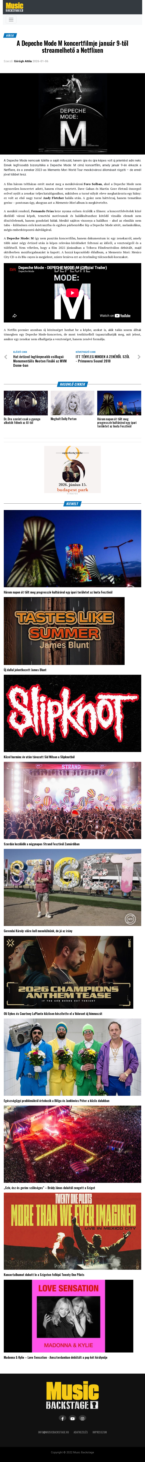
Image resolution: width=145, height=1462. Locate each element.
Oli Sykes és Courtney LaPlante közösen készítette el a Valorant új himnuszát (53, 1013)
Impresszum (100, 1432)
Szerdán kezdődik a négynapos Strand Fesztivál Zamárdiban (41, 844)
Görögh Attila (23, 61)
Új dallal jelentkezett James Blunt (25, 670)
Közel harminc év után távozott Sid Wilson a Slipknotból (39, 757)
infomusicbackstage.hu (53, 1432)
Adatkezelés (81, 1432)
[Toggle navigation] (11, 19)
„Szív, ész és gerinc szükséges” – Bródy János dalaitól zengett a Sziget (49, 1188)
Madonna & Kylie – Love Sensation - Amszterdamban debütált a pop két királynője (55, 1357)
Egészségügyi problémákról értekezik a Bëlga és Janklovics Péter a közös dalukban (56, 1100)
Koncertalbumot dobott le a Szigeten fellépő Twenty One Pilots (44, 1274)
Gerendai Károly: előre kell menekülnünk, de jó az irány (38, 931)
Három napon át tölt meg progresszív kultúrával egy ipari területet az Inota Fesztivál (58, 592)
